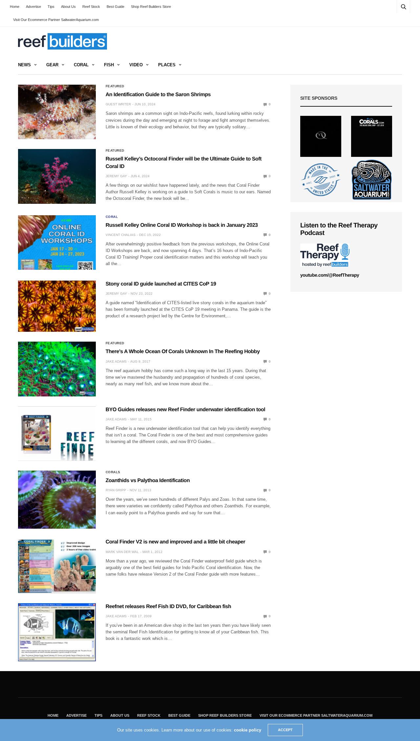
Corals (113, 472)
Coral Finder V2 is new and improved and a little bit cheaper (175, 542)
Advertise (33, 7)
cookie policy (247, 730)
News (24, 64)
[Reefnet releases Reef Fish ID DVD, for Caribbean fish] (57, 632)
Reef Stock (91, 7)
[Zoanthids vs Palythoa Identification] (57, 500)
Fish (109, 64)
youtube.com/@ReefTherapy (329, 275)
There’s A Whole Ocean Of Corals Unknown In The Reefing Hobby (183, 351)
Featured (115, 86)
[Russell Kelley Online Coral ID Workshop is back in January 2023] (57, 242)
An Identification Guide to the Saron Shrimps (158, 94)
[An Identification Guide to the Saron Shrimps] (57, 112)
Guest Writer (118, 104)
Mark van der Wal (122, 552)
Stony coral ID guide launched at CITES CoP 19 (161, 284)
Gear (52, 64)
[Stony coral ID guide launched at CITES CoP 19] (57, 306)
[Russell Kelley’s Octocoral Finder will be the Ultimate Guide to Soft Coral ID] (57, 176)
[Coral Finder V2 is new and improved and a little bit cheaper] (57, 566)
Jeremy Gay (116, 176)
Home (14, 7)
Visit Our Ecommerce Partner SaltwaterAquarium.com (56, 20)
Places (167, 64)
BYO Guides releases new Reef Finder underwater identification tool (185, 410)
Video (136, 64)
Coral (81, 64)
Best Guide (115, 7)
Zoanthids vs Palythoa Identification (148, 480)
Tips (51, 7)
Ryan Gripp (116, 490)
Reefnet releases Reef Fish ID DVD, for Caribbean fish (168, 606)
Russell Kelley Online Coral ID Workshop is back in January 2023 (182, 225)
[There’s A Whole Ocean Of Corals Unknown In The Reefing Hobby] (57, 369)
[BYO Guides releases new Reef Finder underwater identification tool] (57, 433)
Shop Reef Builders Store (151, 7)
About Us (68, 7)
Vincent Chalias (121, 235)
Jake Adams (116, 361)
